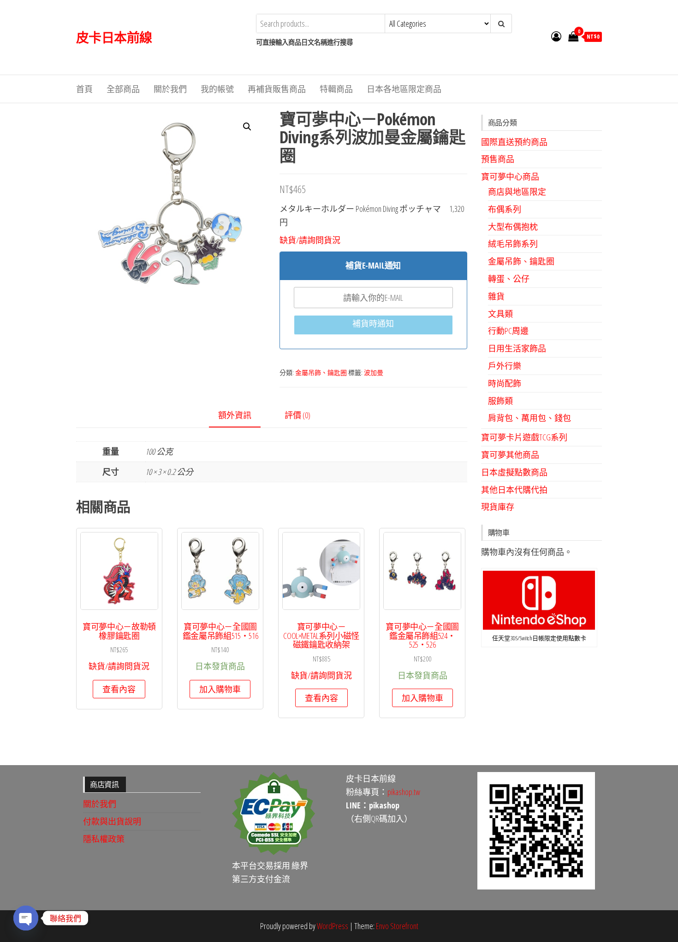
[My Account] (556, 36)
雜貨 (496, 296)
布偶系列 (504, 209)
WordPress (332, 925)
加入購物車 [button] (220, 689)
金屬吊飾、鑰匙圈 (321, 372)
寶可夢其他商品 (510, 454)
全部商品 (123, 88)
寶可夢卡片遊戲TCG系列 (524, 437)
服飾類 (500, 400)
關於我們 (170, 88)
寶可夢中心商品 (510, 176)
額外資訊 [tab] (234, 415)
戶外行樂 (504, 365)
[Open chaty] (25, 918)
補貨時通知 (373, 323)
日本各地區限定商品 (404, 88)
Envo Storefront (397, 925)
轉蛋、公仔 (508, 278)
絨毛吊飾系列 (513, 243)
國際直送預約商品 (514, 141)
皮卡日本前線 (114, 37)
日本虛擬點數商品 (514, 472)
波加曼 (373, 372)
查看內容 (119, 689)
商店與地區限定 (517, 191)
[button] (247, 126)
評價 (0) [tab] (297, 415)
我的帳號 (217, 88)
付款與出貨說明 (112, 821)
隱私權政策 (104, 838)
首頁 (84, 88)
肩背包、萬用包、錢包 (529, 417)
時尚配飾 (504, 383)
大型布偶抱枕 (513, 226)
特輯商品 (336, 88)
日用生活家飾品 (517, 348)
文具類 (500, 313)
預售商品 (497, 158)
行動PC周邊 (508, 330)
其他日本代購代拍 (514, 489)
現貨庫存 (497, 506)
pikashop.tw (403, 791)
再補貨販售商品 (277, 88)
